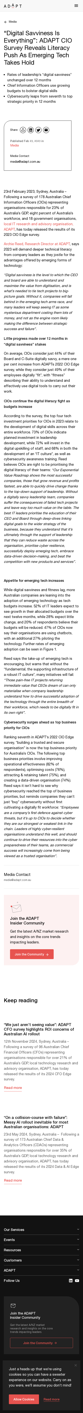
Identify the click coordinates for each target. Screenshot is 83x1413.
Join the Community (29, 954)
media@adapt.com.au (25, 161)
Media (13, 22)
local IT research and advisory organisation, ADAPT (38, 227)
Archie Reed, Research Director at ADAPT (37, 244)
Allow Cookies (24, 1399)
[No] (75, 1365)
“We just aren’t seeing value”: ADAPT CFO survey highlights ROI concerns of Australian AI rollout (39, 1029)
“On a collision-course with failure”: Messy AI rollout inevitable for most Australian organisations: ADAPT (36, 1122)
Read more (13, 1087)
